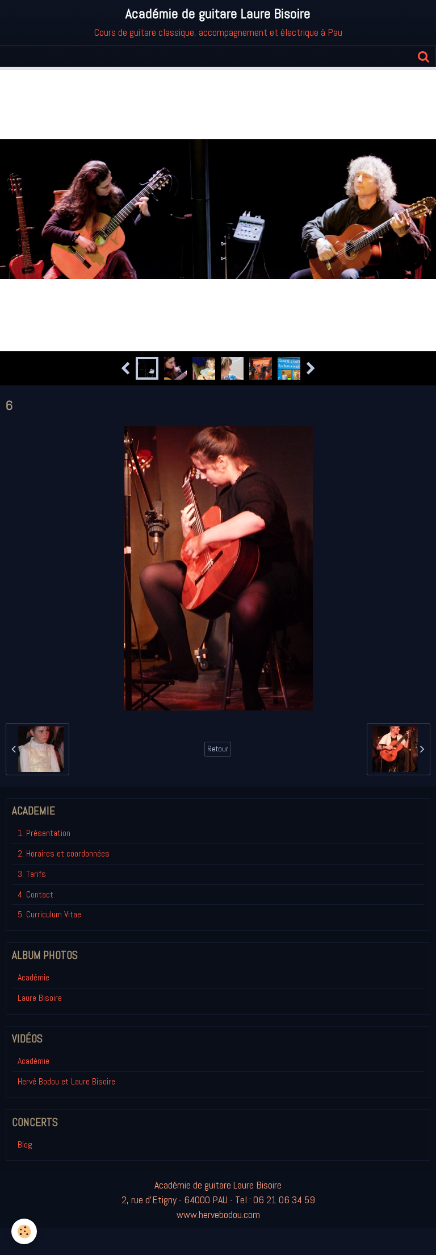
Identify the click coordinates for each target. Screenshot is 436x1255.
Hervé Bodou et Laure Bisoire (66, 1081)
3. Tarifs (32, 874)
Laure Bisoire (40, 998)
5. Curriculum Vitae (49, 914)
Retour (217, 749)
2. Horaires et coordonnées (64, 853)
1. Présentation (44, 833)
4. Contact (35, 894)
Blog (25, 1144)
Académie (33, 977)
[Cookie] (24, 1231)
